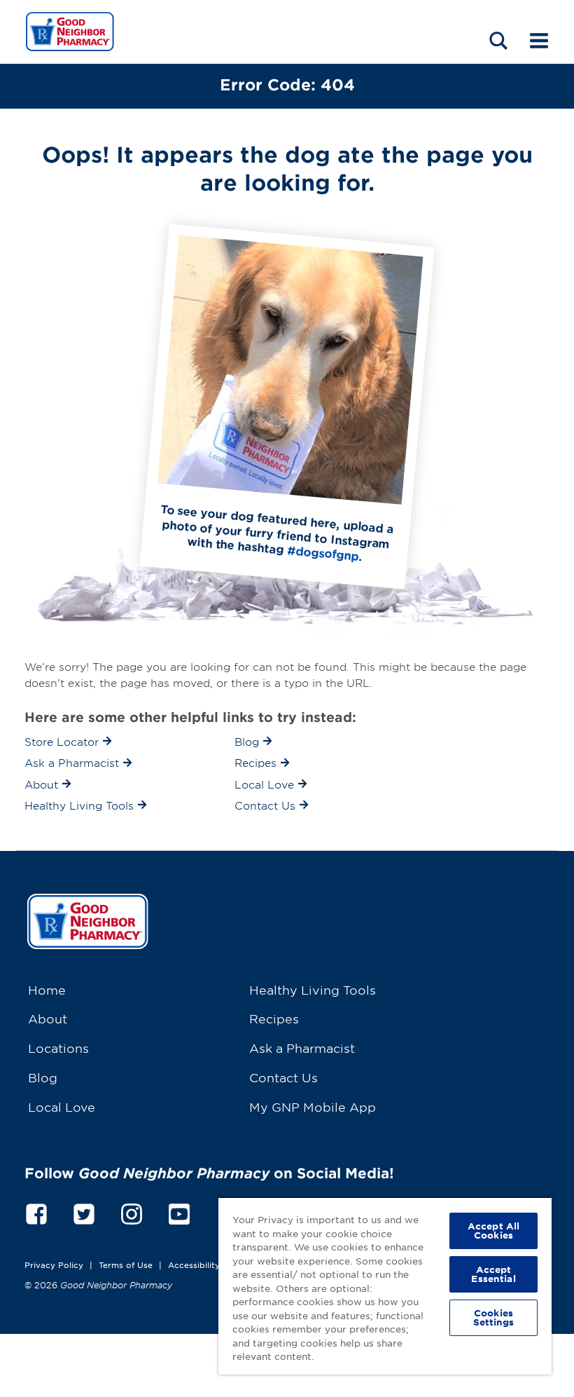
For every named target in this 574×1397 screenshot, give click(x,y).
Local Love (61, 1106)
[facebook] (36, 1211)
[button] (498, 40)
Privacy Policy (53, 1264)
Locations (58, 1047)
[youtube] (179, 1211)
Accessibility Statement (216, 1264)
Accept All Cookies (493, 1230)
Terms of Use (126, 1264)
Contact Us (283, 1077)
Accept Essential (493, 1274)
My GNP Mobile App (312, 1106)
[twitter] (84, 1211)
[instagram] (132, 1211)
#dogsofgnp (323, 553)
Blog (42, 1077)
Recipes (274, 1018)
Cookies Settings (493, 1317)
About (47, 1018)
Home (47, 989)
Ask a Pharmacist (302, 1047)
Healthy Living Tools (312, 989)
